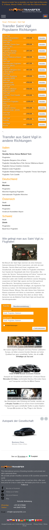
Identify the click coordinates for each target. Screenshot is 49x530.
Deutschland (9, 179)
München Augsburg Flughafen (13, 192)
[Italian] (19, 520)
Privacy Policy (38, 524)
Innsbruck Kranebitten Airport (12, 212)
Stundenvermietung (21, 306)
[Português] (24, 520)
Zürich (4, 222)
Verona (11, 154)
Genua (17, 154)
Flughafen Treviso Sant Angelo (35, 172)
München (6, 185)
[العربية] (27, 520)
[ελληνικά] (30, 520)
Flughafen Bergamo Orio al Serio (14, 160)
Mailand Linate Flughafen (11, 169)
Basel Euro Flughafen (10, 229)
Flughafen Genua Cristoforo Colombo (15, 166)
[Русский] (10, 520)
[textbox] (18, 313)
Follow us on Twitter (12, 492)
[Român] (35, 520)
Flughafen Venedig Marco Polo (13, 163)
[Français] (16, 520)
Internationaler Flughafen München (15, 194)
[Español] (13, 520)
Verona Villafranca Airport (34, 163)
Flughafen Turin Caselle (10, 174)
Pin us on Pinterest (12, 495)
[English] (8, 520)
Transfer (6, 306)
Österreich (8, 199)
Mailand (24, 154)
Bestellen (42, 38)
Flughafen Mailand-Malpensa (12, 172)
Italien (5, 147)
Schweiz (7, 216)
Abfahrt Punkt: (8, 310)
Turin (29, 154)
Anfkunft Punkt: (8, 318)
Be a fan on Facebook (13, 488)
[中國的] (41, 520)
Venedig (5, 154)
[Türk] (38, 520)
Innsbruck (6, 205)
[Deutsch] (21, 520)
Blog (7, 499)
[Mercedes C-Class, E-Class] (24, 424)
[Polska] (32, 520)
